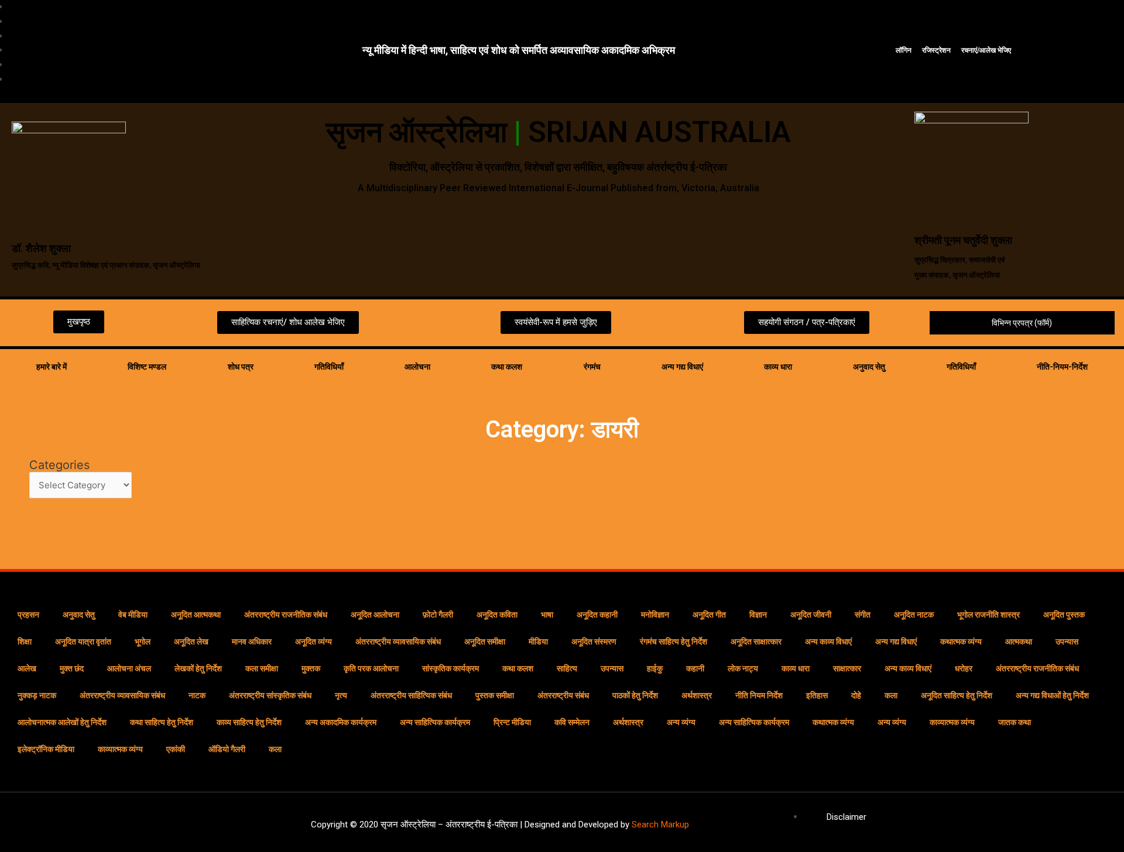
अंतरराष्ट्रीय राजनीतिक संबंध (285, 614)
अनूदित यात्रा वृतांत (83, 641)
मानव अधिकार (252, 641)
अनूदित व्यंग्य (313, 641)
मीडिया (538, 641)
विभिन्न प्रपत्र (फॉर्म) (1022, 322)
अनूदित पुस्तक (1064, 614)
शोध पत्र (240, 366)
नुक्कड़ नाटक (37, 695)
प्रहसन (28, 614)
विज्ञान (758, 614)
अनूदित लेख (191, 641)
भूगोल (142, 641)
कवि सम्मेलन (572, 722)
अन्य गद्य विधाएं (682, 366)
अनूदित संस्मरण (593, 641)
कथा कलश (506, 366)
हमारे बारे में (51, 366)
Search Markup (660, 824)
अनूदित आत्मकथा (196, 614)
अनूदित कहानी (597, 614)
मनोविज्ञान (655, 614)
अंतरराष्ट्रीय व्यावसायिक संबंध (398, 641)
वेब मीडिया (133, 614)
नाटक (197, 695)
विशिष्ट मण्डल (147, 366)
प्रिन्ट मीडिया (512, 722)
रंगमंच (592, 366)
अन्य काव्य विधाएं (828, 641)
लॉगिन (903, 50)
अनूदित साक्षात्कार (756, 641)
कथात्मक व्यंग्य (961, 641)
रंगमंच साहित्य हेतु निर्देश (673, 641)
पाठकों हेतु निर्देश (635, 695)
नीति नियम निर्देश (759, 695)
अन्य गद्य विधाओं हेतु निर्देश (1052, 695)
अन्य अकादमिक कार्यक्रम (340, 722)
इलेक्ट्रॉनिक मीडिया (46, 749)
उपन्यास (1067, 641)
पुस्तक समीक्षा (494, 695)
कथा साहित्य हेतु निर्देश (161, 722)
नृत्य (341, 695)
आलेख (27, 668)
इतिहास (817, 695)
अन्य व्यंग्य (681, 722)
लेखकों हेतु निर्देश (198, 668)
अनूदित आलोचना (375, 614)
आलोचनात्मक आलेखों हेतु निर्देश (62, 722)
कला (891, 695)
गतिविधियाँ (329, 366)
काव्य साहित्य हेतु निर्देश (249, 722)
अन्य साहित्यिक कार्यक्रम (435, 722)
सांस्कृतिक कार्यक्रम (450, 668)
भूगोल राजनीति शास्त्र (988, 614)
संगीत (863, 614)
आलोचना (417, 366)
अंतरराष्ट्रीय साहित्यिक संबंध (411, 695)
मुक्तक (310, 668)
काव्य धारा (778, 366)
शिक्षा (25, 641)
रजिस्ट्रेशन (936, 50)
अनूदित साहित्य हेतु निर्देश (956, 695)
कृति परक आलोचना (371, 668)
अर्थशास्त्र (696, 695)
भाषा (547, 614)
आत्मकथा (1018, 641)
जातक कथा (1014, 722)
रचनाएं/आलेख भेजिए (986, 50)
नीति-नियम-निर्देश (1062, 366)
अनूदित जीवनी (810, 614)
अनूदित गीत (709, 614)
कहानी (695, 668)
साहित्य (567, 668)
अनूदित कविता (497, 614)
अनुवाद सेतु (869, 366)
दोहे (856, 695)
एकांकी (175, 749)
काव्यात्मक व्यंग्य (952, 722)
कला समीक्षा (261, 668)
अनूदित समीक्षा (484, 641)
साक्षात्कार (847, 668)
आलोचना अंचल (129, 668)
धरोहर (963, 668)
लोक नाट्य (743, 668)
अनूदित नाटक (914, 614)
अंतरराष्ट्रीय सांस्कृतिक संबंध (270, 695)
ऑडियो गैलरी (226, 749)
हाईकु (655, 668)
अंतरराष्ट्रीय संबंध (563, 695)
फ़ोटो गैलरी (438, 614)
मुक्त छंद (72, 668)
